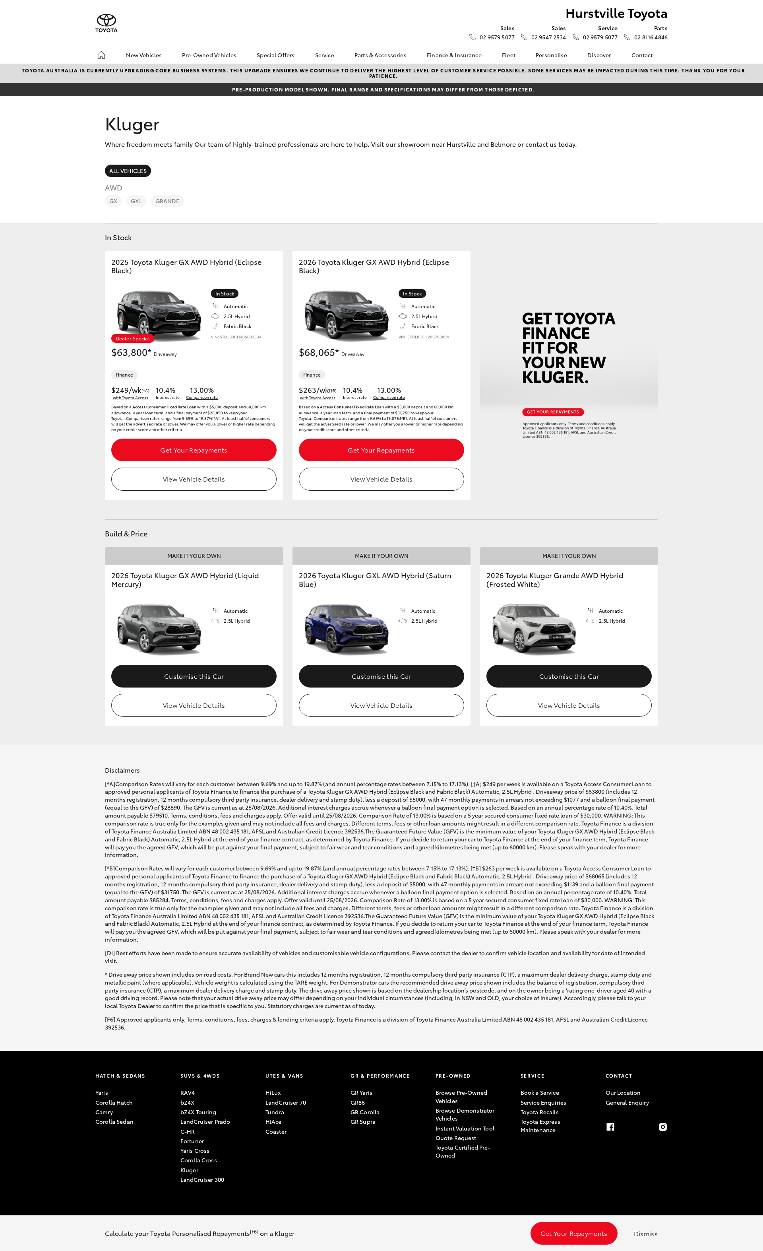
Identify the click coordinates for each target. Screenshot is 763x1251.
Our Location (623, 1092)
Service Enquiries (543, 1102)
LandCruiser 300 (202, 1179)
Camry (104, 1112)
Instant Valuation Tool (465, 1128)
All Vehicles (128, 171)
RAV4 (187, 1092)
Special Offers (275, 55)
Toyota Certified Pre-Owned (463, 1151)
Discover (599, 55)
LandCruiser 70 (285, 1102)
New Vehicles (144, 55)
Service (324, 55)
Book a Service (540, 1092)
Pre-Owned (453, 1075)
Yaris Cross (195, 1150)
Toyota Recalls (540, 1112)
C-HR (187, 1131)
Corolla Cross (198, 1160)
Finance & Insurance (454, 55)
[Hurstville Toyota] (106, 23)
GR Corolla (365, 1112)
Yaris (101, 1092)
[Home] (101, 55)
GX (113, 201)
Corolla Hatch (114, 1102)
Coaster (276, 1131)
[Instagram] (663, 1127)
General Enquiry (627, 1102)
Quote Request (456, 1138)
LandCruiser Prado (205, 1121)
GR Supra (363, 1121)
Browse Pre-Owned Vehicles (461, 1096)
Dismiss (646, 1233)
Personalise (551, 55)
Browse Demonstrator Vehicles (465, 1114)
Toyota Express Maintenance (540, 1125)
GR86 (358, 1102)
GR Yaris (361, 1092)
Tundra (274, 1112)
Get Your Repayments (193, 449)
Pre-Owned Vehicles (209, 55)
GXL (136, 201)
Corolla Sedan (114, 1121)
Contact (642, 55)
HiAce (273, 1121)
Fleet (508, 55)
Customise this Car (194, 675)
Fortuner (192, 1141)
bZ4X (187, 1102)
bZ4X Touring (198, 1112)
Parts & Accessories (380, 55)
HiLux (273, 1092)
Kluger (189, 1170)
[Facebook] (610, 1127)
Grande (167, 201)
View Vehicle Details (194, 478)
